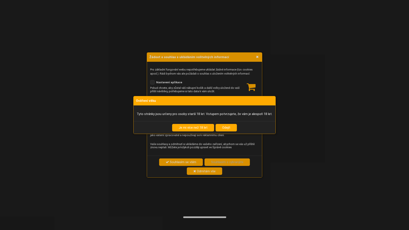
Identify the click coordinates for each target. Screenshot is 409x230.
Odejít (226, 127)
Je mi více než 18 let (193, 127)
